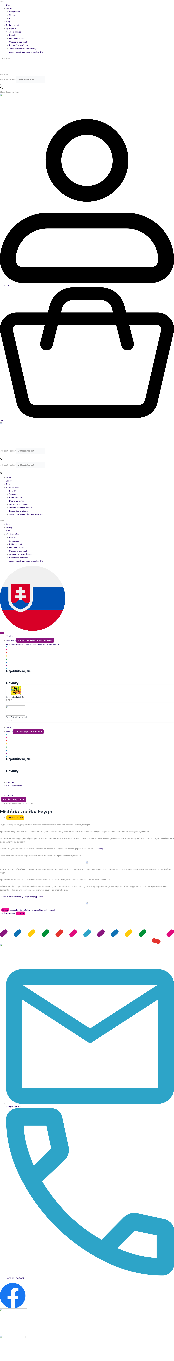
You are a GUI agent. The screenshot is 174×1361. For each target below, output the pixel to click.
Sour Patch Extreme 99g (17, 717)
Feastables (11, 644)
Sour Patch (43, 644)
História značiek (16, 817)
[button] (87, 1)
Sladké (12, 15)
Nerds (35, 644)
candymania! (14, 11)
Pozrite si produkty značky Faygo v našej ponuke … (22, 896)
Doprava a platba (16, 38)
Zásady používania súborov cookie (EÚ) (26, 52)
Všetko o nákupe (13, 31)
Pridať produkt (12, 25)
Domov (9, 5)
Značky (9, 480)
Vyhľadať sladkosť (8, 79)
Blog (8, 21)
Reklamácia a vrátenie (18, 45)
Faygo (102, 848)
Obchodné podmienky (18, 42)
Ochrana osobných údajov (20, 507)
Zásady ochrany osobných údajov (23, 48)
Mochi (11, 18)
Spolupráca (11, 28)
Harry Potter (21, 644)
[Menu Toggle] (2, 633)
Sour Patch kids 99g (15, 697)
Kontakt (12, 35)
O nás (8, 477)
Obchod (9, 8)
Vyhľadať (4, 74)
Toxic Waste (53, 644)
